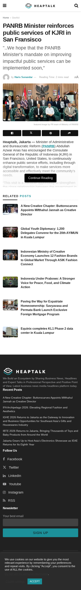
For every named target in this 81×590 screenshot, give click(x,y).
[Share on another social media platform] (69, 133)
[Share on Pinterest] (51, 133)
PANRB (48, 146)
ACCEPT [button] (35, 581)
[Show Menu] (4, 5)
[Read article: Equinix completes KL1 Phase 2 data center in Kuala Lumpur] (10, 332)
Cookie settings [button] (15, 581)
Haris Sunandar (24, 77)
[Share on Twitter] (31, 133)
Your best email (13, 516)
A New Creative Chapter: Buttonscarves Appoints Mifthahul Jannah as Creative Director (49, 210)
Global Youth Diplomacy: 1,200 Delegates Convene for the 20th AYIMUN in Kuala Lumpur (49, 233)
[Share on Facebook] (12, 133)
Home (6, 17)
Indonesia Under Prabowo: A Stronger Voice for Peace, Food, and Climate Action (48, 283)
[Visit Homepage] (40, 5)
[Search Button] (76, 5)
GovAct (15, 17)
